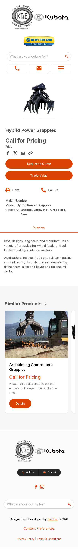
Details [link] (20, 403)
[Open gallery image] (39, 99)
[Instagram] (42, 486)
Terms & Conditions (49, 538)
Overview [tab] (39, 227)
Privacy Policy (25, 538)
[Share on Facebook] (7, 153)
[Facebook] (36, 486)
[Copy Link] (30, 153)
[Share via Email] (23, 153)
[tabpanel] (39, 100)
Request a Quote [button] (39, 164)
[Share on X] (15, 153)
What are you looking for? (29, 56)
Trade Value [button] (39, 175)
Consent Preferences (39, 528)
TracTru (52, 519)
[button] (17, 68)
